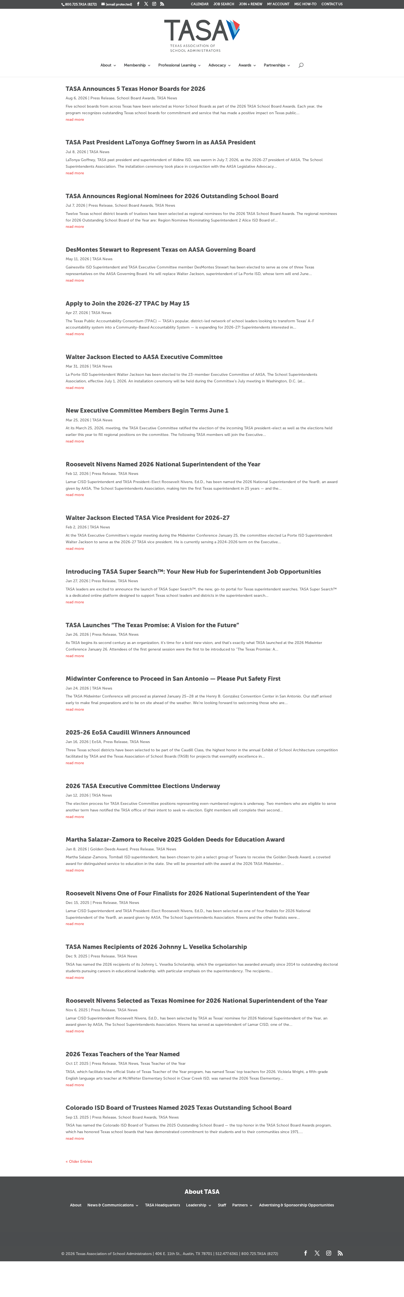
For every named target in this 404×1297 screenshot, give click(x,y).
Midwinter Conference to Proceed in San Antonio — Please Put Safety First (173, 678)
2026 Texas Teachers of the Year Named (123, 1054)
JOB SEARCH (224, 4)
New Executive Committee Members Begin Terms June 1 (147, 410)
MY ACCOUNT (278, 4)
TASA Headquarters (162, 1205)
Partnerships (274, 65)
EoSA (96, 741)
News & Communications (110, 1205)
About (106, 65)
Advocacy (217, 65)
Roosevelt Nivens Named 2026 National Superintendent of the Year (163, 464)
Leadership (196, 1205)
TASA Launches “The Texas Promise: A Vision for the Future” (152, 625)
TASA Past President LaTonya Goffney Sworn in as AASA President (161, 142)
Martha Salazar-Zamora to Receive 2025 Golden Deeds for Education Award (175, 839)
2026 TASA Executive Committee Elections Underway (143, 786)
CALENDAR (200, 4)
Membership (135, 65)
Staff (222, 1205)
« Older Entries (79, 1161)
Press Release (102, 98)
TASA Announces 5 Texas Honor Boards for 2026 (136, 89)
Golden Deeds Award (109, 849)
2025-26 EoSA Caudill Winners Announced (128, 732)
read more (75, 119)
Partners (240, 1205)
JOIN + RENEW (250, 4)
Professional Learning (177, 65)
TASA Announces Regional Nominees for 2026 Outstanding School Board (172, 196)
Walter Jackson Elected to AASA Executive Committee (144, 357)
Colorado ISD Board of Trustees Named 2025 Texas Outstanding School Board (179, 1107)
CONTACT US (332, 4)
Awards (245, 65)
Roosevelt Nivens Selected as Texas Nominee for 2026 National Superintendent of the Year (196, 1000)
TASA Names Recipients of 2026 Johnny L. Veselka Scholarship (156, 947)
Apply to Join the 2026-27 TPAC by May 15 (128, 303)
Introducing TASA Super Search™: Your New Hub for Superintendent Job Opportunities (193, 571)
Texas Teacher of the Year (163, 1063)
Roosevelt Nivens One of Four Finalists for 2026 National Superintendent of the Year (187, 893)
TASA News (167, 98)
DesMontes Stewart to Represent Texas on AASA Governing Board (161, 249)
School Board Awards (136, 98)
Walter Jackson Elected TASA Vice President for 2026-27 (147, 518)
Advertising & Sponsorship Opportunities (296, 1205)
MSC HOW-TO (305, 4)
